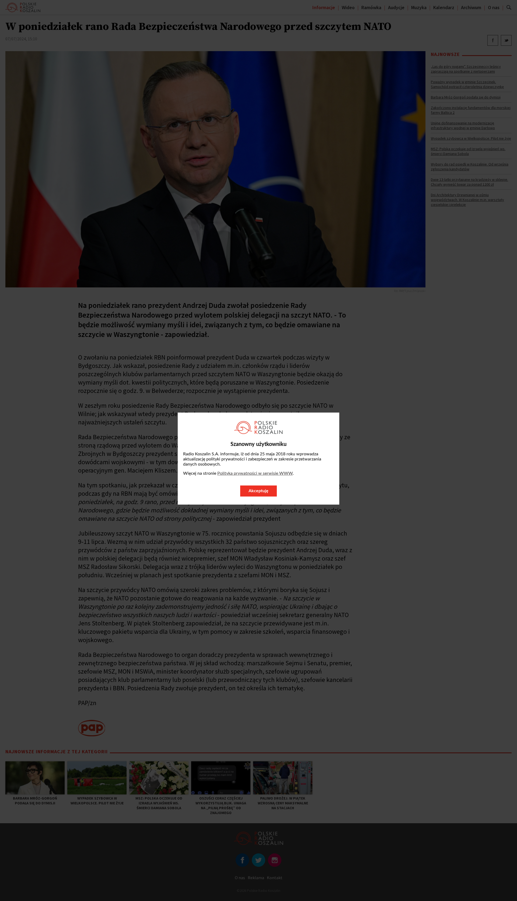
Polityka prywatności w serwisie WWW (255, 473)
